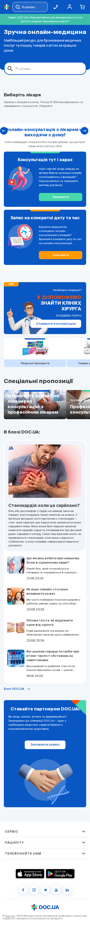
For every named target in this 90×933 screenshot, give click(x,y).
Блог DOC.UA (14, 689)
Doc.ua (10, 915)
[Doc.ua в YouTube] (56, 890)
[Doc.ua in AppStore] (30, 873)
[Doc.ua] (7, 7)
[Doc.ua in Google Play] (60, 873)
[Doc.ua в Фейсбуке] (23, 890)
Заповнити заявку (45, 744)
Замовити (61, 197)
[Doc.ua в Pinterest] (67, 890)
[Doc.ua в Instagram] (34, 890)
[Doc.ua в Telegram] (45, 890)
